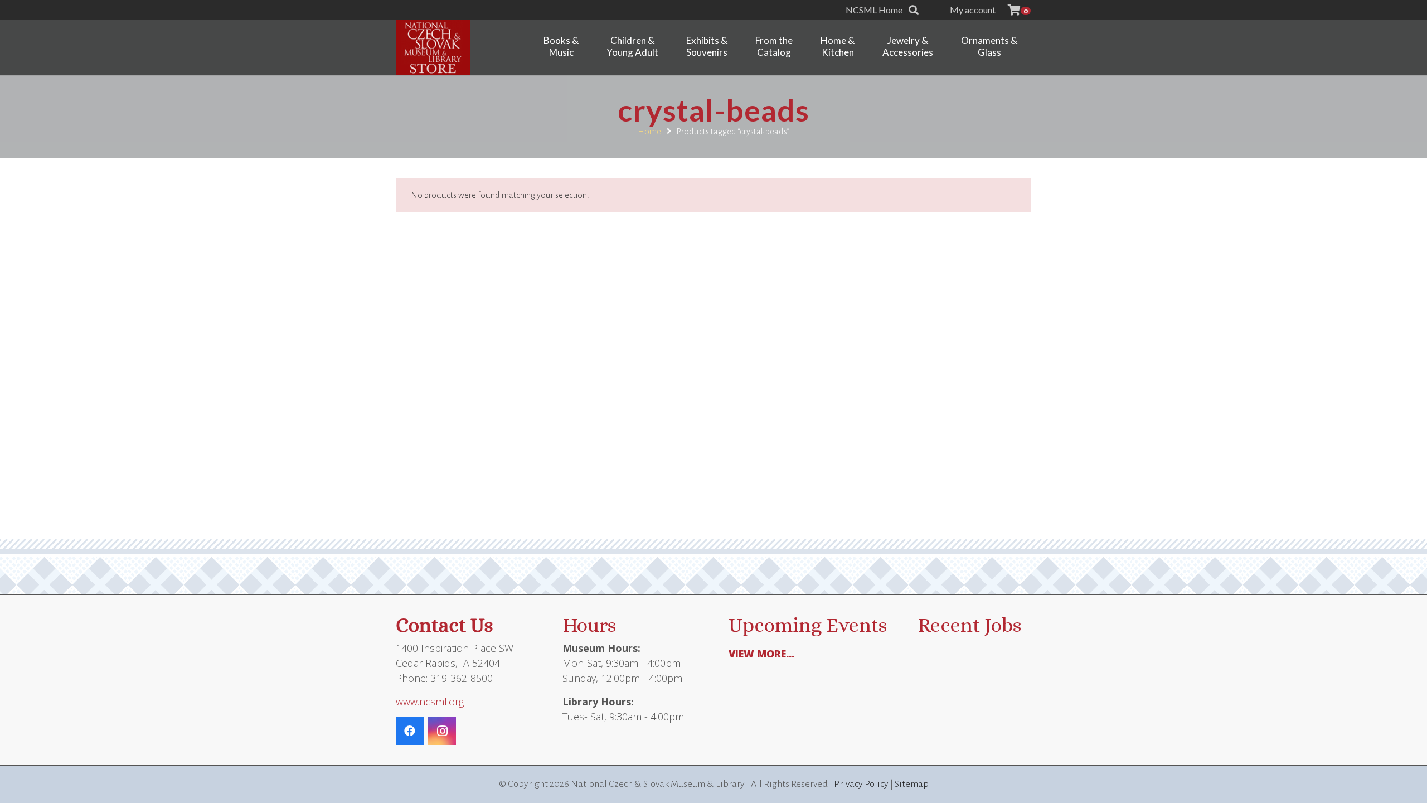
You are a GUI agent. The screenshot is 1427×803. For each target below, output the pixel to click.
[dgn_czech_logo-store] (433, 47)
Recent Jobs (969, 624)
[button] (913, 10)
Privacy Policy (861, 784)
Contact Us (444, 624)
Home (649, 131)
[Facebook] (410, 731)
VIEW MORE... (761, 653)
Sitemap (912, 784)
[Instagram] (442, 731)
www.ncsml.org (430, 701)
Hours (589, 624)
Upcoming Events (808, 624)
